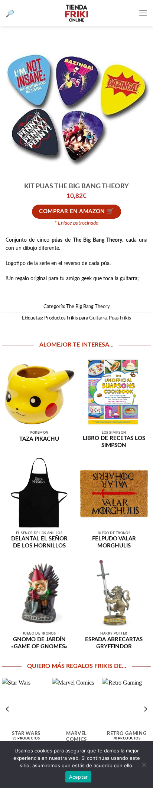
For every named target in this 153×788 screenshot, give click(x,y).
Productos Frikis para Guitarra (75, 318)
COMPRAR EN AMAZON (72, 211)
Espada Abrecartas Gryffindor (114, 643)
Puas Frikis (120, 318)
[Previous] (8, 709)
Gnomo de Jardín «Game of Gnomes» (39, 643)
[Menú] (143, 13)
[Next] (145, 709)
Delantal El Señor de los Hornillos (39, 542)
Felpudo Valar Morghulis (114, 542)
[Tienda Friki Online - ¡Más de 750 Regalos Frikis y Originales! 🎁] (76, 13)
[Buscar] (10, 13)
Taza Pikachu (39, 439)
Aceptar (78, 777)
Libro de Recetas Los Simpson (114, 442)
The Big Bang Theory (88, 306)
